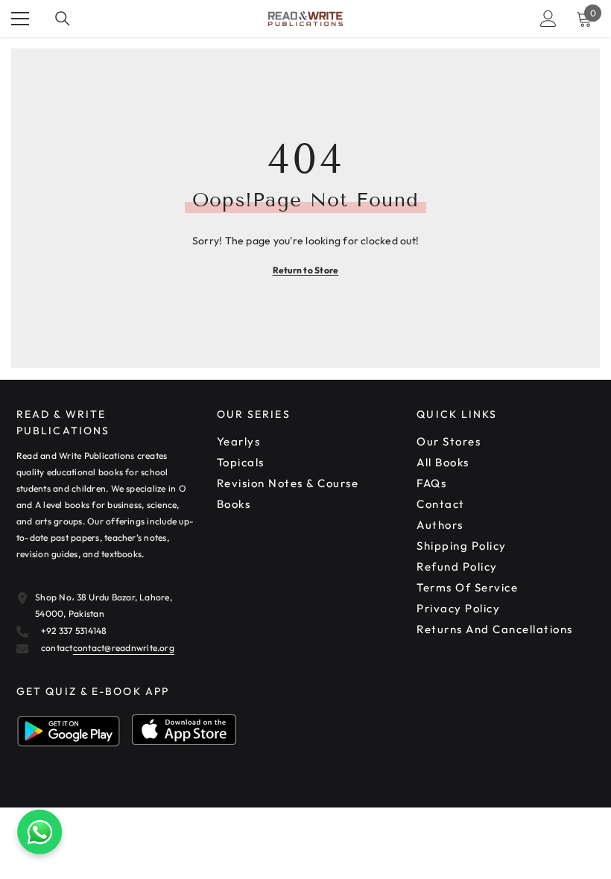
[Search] (63, 19)
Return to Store (306, 270)
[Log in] (548, 18)
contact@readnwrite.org (123, 647)
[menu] (20, 19)
